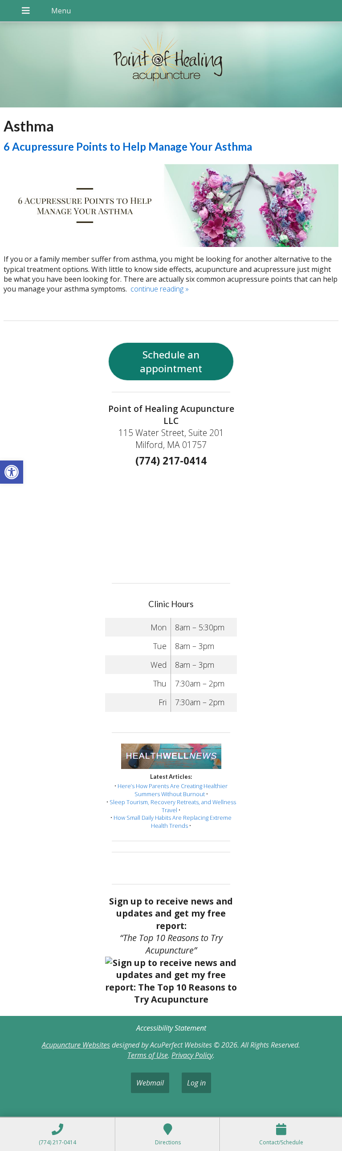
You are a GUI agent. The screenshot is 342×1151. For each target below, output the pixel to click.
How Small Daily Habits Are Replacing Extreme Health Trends (173, 822)
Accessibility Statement (171, 1028)
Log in (196, 1083)
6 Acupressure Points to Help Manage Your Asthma (128, 146)
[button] (11, 472)
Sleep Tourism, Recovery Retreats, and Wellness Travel (173, 806)
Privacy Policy (192, 1055)
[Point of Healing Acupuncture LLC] (171, 65)
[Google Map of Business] (171, 522)
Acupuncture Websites (76, 1045)
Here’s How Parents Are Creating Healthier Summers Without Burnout (173, 790)
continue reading (159, 289)
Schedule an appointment (171, 361)
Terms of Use (147, 1055)
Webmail (150, 1083)
